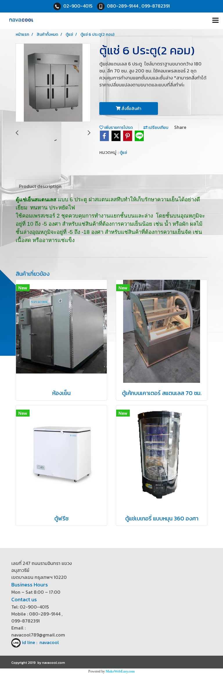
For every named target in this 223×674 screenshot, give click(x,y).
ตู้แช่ (123, 153)
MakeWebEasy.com (120, 671)
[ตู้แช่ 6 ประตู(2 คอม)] (53, 83)
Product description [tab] (40, 186)
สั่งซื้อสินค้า (131, 109)
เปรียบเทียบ (158, 128)
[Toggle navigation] (215, 20)
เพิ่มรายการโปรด (118, 128)
